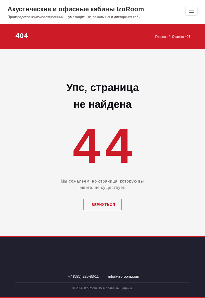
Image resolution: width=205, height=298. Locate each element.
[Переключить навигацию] (192, 11)
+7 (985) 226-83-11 (83, 276)
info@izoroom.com (123, 276)
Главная (161, 37)
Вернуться (103, 205)
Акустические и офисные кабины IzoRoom (76, 9)
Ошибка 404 (181, 37)
